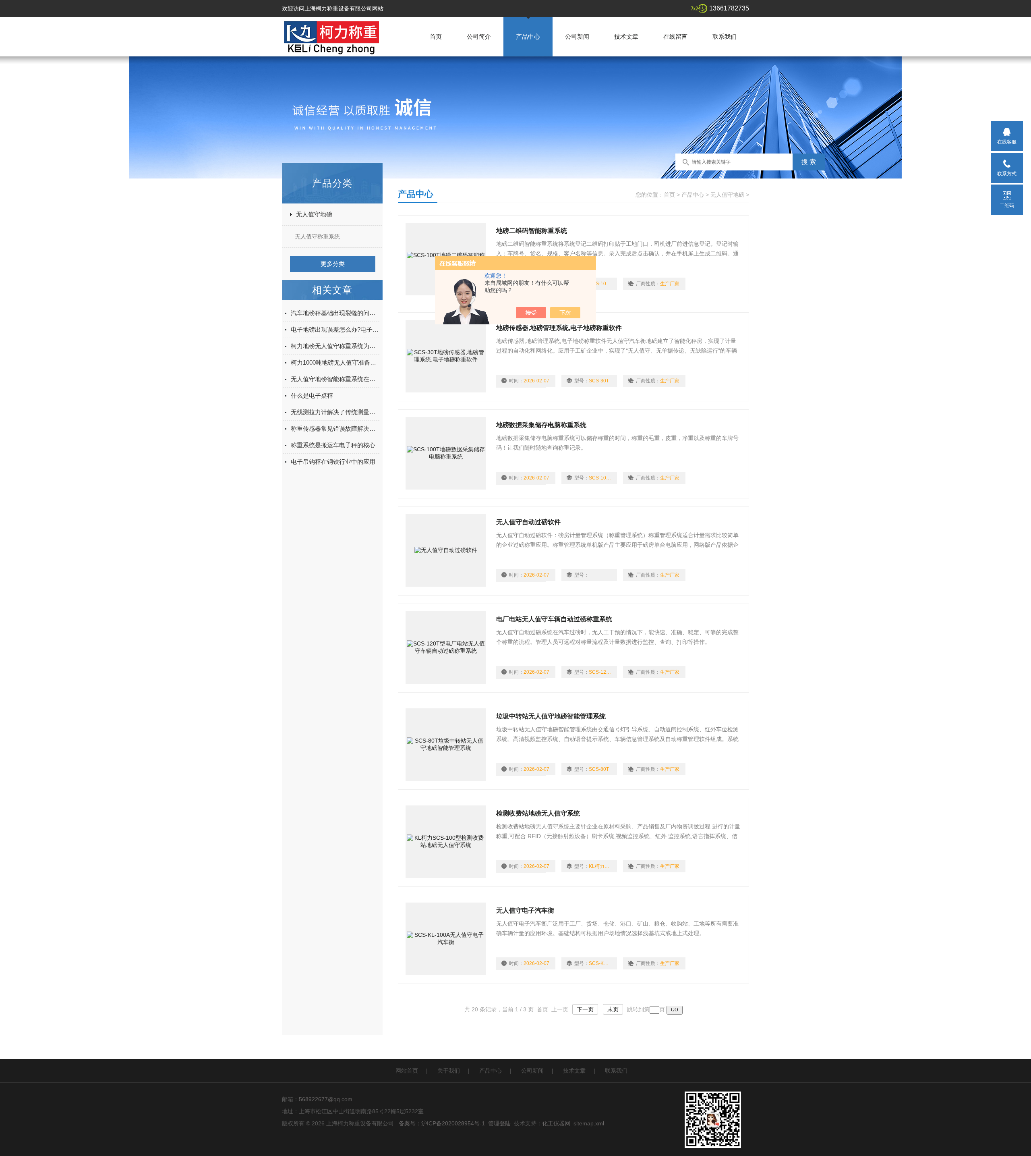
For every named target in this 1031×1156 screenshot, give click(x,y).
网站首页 (406, 1070)
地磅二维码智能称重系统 (531, 230)
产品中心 (528, 36)
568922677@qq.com (325, 1099)
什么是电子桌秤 (312, 395)
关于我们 (448, 1070)
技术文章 (626, 36)
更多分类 (333, 263)
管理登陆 (499, 1123)
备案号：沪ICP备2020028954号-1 (442, 1123)
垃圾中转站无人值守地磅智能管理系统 (551, 716)
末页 (613, 1009)
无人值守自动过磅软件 (528, 522)
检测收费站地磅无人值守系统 (538, 813)
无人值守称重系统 (317, 236)
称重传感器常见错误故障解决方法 (335, 428)
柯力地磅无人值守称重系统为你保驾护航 (335, 345)
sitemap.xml (588, 1123)
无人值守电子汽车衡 (525, 910)
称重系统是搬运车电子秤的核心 (333, 445)
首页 (436, 36)
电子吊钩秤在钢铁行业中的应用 (333, 461)
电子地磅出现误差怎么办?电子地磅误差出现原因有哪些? (335, 329)
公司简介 (479, 36)
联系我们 (724, 36)
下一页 (585, 1009)
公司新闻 (577, 36)
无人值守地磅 (314, 214)
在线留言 (675, 36)
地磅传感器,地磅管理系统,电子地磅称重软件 (559, 327)
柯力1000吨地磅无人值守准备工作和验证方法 (335, 362)
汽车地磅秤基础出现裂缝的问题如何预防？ (335, 312)
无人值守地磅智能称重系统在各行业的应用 (335, 379)
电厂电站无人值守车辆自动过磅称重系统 (554, 619)
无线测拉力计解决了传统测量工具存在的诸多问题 (335, 412)
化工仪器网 (556, 1123)
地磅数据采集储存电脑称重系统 (541, 424)
